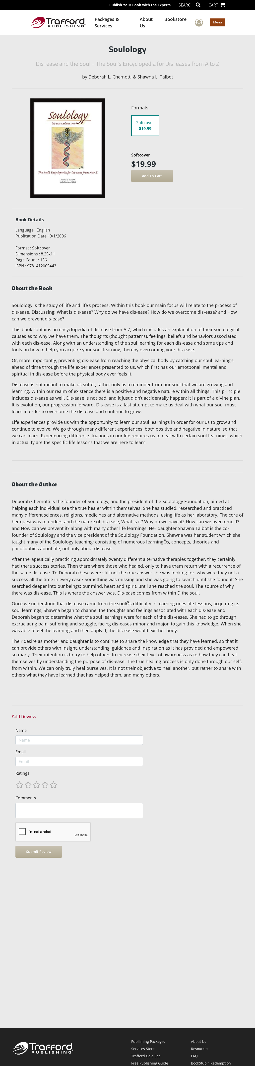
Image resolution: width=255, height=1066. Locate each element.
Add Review (24, 716)
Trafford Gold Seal (146, 1056)
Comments (25, 798)
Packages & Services (107, 22)
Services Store (143, 1048)
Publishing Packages (148, 1041)
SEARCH (186, 5)
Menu (217, 22)
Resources (199, 1048)
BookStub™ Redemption (211, 1063)
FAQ (194, 1056)
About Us (146, 22)
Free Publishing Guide (149, 1063)
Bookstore (175, 19)
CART (213, 5)
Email (20, 752)
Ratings (22, 773)
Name (21, 730)
